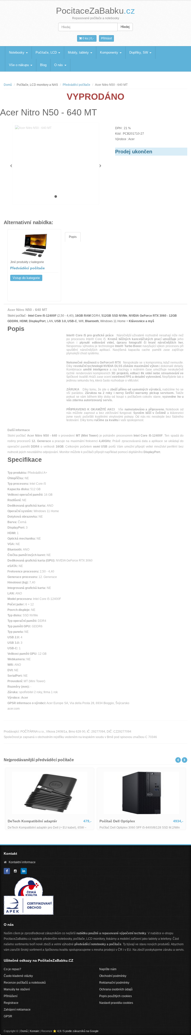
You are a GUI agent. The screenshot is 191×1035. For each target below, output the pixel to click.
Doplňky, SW (139, 52)
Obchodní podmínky (112, 976)
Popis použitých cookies (115, 996)
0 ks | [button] (88, 38)
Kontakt (34, 1031)
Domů (8, 85)
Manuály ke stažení (17, 989)
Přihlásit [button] (106, 38)
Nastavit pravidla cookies (116, 1003)
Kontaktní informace (22, 862)
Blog (43, 65)
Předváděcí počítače (76, 85)
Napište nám (107, 969)
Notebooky (17, 52)
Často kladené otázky (18, 976)
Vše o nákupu (19, 65)
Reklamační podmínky (114, 982)
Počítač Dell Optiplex (117, 821)
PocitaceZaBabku (95, 10)
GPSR (8, 1016)
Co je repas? (12, 969)
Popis (73, 237)
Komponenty (109, 52)
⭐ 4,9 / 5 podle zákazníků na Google (75, 1031)
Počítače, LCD (47, 52)
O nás (59, 65)
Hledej (125, 27)
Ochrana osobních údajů (116, 989)
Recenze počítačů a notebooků (25, 982)
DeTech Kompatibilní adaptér (32, 821)
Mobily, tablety (79, 52)
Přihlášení (10, 996)
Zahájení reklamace (17, 1009)
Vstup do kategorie (26, 278)
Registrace (11, 1003)
